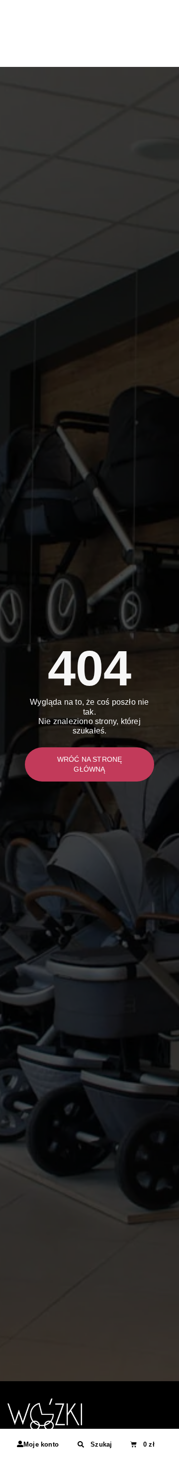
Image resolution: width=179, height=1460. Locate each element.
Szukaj (101, 1444)
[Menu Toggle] (167, 49)
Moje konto (41, 1444)
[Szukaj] (81, 1444)
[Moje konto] (20, 1444)
